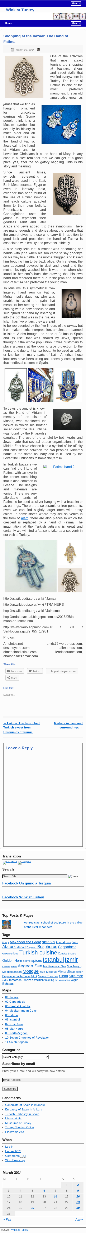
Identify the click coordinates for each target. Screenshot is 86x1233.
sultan (5, 980)
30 (78, 1208)
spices (36, 960)
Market (21, 947)
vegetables (64, 980)
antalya (48, 942)
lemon (14, 966)
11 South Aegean (16, 1042)
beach (79, 971)
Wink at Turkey (20, 10)
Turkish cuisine (38, 952)
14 (55, 1196)
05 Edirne (11, 1015)
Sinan (63, 976)
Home (8, 23)
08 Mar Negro (14, 1028)
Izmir (71, 959)
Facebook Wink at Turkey (23, 897)
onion (6, 953)
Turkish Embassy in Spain (22, 1114)
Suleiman (76, 976)
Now (4, 942)
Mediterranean (12, 971)
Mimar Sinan (66, 971)
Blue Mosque (48, 971)
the (56, 980)
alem (24, 518)
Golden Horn (12, 961)
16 (78, 1196)
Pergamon (8, 976)
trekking (49, 980)
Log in (9, 1146)
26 (32, 1208)
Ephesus (8, 983)
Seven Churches (48, 976)
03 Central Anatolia (17, 1006)
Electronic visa (14, 1132)
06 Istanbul (12, 1019)
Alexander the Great (25, 942)
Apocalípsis (63, 942)
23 (78, 1202)
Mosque (31, 971)
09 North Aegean (16, 1033)
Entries (13, 1151)
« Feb (7, 1219)
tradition (39, 980)
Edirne (26, 960)
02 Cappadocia (15, 1001)
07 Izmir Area (14, 1024)
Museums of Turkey (18, 1123)
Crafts (75, 942)
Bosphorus (47, 946)
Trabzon (28, 979)
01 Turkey (11, 997)
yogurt (74, 980)
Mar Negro (74, 966)
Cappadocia (67, 947)
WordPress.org (15, 1160)
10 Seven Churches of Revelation (27, 1037)
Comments (15, 1155)
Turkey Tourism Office (19, 1127)
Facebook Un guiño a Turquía (26, 883)
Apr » (79, 1219)
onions (14, 953)
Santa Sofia (22, 976)
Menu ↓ (76, 3)
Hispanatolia (13, 1118)
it (8, 942)
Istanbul (53, 959)
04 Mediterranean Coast (21, 1010)
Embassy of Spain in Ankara (23, 1109)
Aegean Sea (30, 965)
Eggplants (32, 947)
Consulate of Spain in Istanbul (25, 1105)
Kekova (6, 966)
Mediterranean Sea (54, 966)
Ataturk (9, 946)
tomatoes (15, 979)
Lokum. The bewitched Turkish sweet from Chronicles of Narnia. (21, 727)
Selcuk (33, 976)
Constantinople (67, 953)
